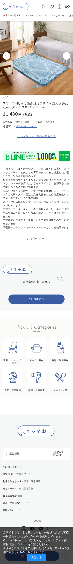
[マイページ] (44, 6)
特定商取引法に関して (14, 474)
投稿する (39, 299)
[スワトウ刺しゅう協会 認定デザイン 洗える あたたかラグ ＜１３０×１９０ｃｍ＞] (36, 58)
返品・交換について (13, 503)
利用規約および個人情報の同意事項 (22, 481)
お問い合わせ (10, 510)
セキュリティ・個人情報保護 (18, 488)
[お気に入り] (51, 6)
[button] (6, 56)
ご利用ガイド (10, 467)
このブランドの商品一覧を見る (36, 136)
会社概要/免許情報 (12, 495)
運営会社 (14, 453)
